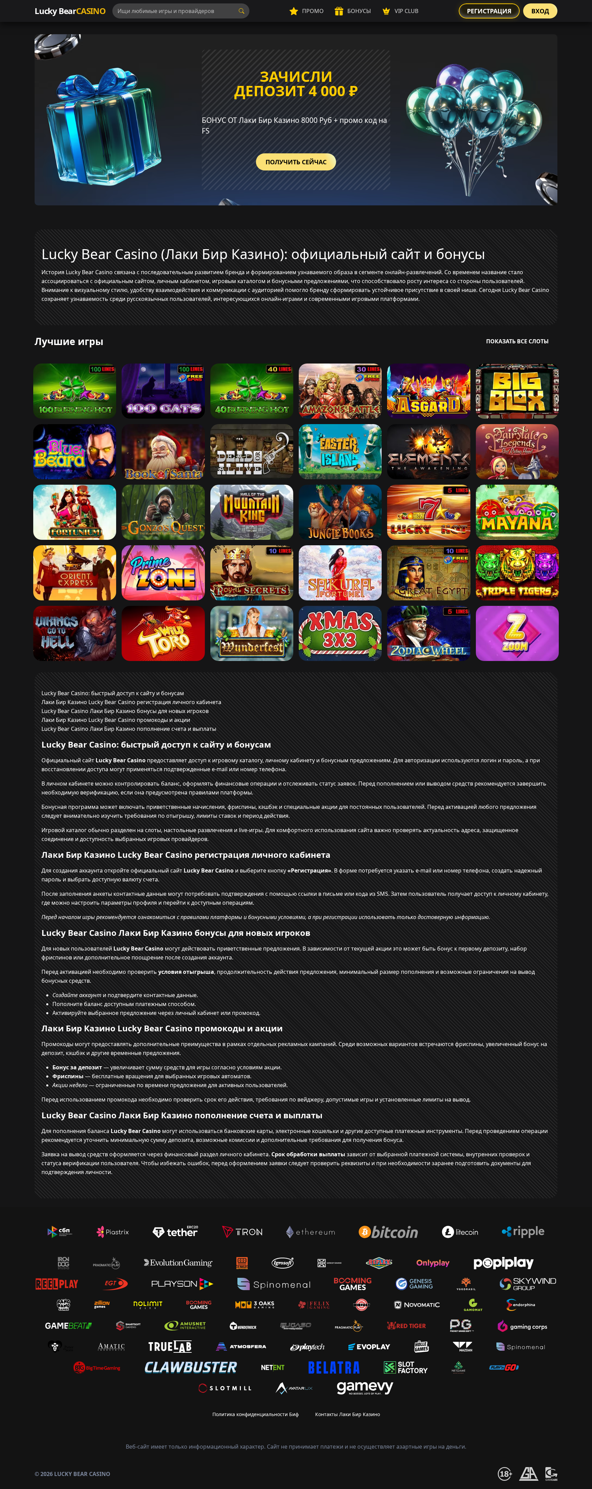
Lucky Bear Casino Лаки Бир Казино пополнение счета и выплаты (128, 729)
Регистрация (489, 11)
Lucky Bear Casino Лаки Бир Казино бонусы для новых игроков (125, 711)
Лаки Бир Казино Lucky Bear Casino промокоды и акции (115, 720)
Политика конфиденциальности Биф (255, 1414)
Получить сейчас (296, 162)
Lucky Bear (70, 10)
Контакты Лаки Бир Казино (347, 1414)
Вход (540, 11)
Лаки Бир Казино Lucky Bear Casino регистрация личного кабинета (131, 702)
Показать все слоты (517, 341)
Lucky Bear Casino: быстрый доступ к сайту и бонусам (112, 693)
